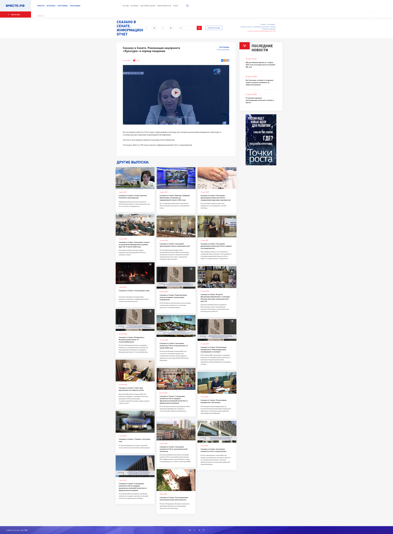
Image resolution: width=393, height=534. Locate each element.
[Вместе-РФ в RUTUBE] (386, 14)
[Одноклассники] (225, 60)
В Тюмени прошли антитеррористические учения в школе (260, 100)
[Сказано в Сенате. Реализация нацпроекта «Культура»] (217, 383)
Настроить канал (147, 6)
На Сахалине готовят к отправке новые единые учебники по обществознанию (259, 82)
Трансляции (75, 6)
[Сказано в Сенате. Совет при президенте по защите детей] (135, 371)
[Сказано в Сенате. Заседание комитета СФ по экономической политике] (176, 429)
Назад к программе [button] (223, 49)
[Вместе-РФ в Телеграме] (383, 14)
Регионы (134, 6)
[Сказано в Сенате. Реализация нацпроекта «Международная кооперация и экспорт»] (217, 330)
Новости (41, 6)
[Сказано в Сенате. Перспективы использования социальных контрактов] (176, 278)
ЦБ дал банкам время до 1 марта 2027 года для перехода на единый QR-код (260, 64)
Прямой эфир (15, 14)
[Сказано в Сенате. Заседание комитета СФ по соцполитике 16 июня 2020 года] (176, 326)
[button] (187, 6)
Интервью (51, 6)
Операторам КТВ (164, 6)
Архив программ (214, 28)
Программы (63, 6)
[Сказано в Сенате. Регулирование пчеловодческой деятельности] (176, 480)
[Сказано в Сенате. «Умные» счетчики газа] (135, 422)
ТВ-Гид (126, 6)
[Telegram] (228, 60)
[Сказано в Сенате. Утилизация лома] (135, 273)
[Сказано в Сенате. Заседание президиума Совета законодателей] (176, 226)
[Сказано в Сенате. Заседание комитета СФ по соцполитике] (217, 432)
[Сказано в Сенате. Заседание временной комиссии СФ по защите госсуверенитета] (217, 226)
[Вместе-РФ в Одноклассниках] (379, 14)
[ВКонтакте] (222, 60)
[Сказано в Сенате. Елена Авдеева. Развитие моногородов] (135, 178)
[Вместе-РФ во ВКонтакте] (375, 14)
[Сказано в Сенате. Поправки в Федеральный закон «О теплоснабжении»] (135, 320)
